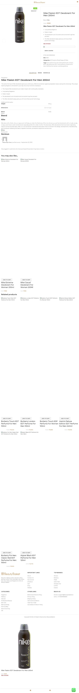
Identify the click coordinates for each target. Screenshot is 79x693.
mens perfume (61, 64)
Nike (48, 20)
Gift (2, 610)
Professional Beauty (6, 600)
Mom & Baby (4, 606)
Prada (55, 579)
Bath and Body (5, 604)
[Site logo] (39, 2)
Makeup (3, 596)
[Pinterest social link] (39, 620)
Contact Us (30, 578)
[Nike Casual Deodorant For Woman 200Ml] (30, 216)
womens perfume (63, 66)
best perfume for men (53, 62)
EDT (56, 64)
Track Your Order (31, 602)
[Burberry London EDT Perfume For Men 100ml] (30, 355)
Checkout (30, 581)
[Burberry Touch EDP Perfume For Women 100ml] (49, 355)
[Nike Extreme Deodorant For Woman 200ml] (10, 216)
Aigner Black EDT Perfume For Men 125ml (28, 557)
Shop (28, 585)
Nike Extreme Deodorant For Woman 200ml (7, 285)
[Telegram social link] (43, 620)
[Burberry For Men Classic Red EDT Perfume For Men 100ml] (10, 489)
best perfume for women (66, 62)
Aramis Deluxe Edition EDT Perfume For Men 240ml (68, 423)
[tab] (32, 72)
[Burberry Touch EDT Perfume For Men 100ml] (10, 355)
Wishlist (29, 587)
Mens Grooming (5, 608)
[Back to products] (46, 9)
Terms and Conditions (33, 600)
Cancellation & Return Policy (35, 604)
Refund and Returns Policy (34, 594)
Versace (56, 576)
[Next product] (48, 9)
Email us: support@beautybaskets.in (63, 594)
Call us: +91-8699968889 (60, 596)
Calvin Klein (57, 581)
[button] (6, 279)
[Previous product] (44, 9)
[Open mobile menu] (1, 2)
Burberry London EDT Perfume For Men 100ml (28, 423)
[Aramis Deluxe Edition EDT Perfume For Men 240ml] (68, 355)
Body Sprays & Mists (62, 60)
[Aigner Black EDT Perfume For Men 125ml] (30, 489)
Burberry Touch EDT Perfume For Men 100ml (10, 423)
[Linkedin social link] (41, 620)
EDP (44, 64)
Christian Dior (57, 583)
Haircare (3, 598)
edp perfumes (50, 64)
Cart (28, 583)
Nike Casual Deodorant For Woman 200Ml (27, 285)
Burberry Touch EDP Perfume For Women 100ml (49, 423)
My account (30, 579)
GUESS (56, 585)
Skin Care (3, 602)
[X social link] (37, 620)
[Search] (74, 2)
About (29, 576)
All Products (53, 60)
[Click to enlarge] (4, 40)
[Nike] (3, 130)
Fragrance (3, 594)
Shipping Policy (31, 598)
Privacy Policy (31, 596)
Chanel (56, 587)
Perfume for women (52, 66)
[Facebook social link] (36, 620)
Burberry (56, 578)
